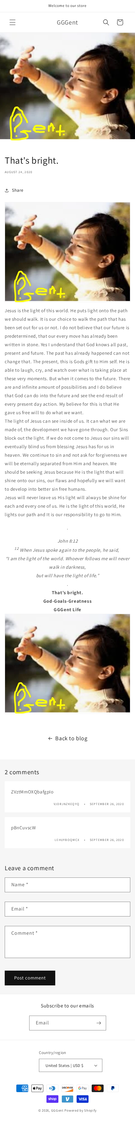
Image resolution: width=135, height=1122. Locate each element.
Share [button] (18, 190)
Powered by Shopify (80, 1110)
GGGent (57, 1110)
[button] (12, 22)
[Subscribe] (99, 1023)
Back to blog (71, 738)
